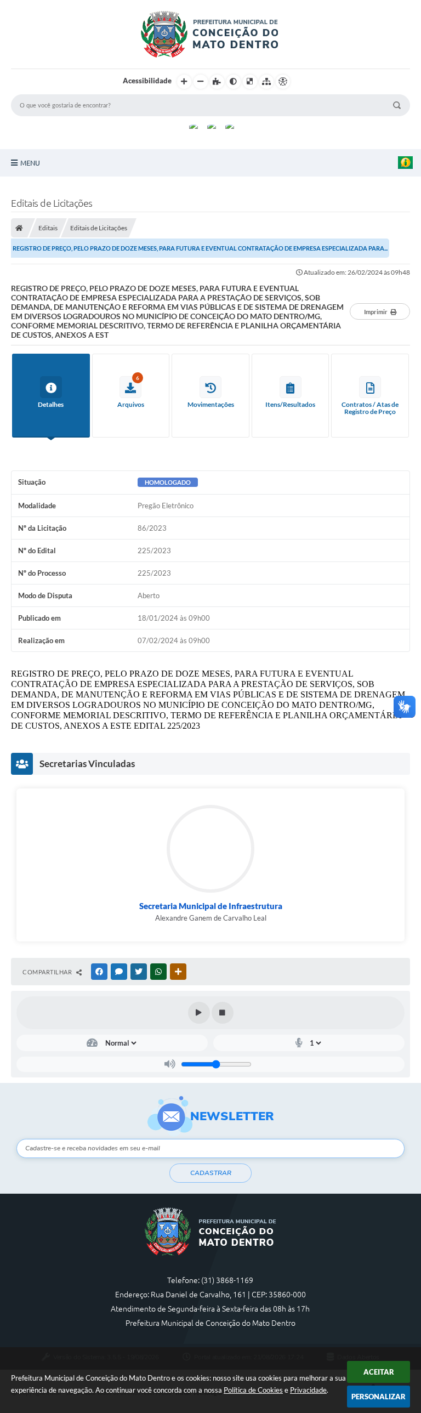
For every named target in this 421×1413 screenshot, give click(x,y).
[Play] (199, 1013)
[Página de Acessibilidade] (283, 82)
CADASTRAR (210, 1172)
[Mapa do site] (266, 82)
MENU (30, 163)
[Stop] (223, 1013)
